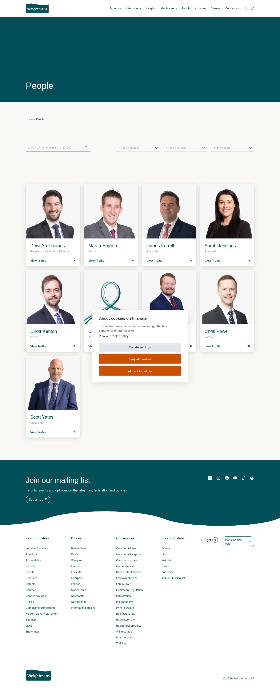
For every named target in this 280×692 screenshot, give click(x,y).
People (186, 8)
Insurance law (124, 601)
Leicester (76, 572)
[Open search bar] (243, 8)
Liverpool (76, 578)
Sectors (30, 566)
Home (29, 119)
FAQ (164, 554)
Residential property (128, 625)
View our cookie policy (114, 336)
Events (166, 548)
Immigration (123, 595)
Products (31, 578)
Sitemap (31, 619)
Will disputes (124, 631)
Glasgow (76, 560)
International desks (83, 607)
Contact (31, 590)
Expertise (115, 8)
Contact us (232, 8)
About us (200, 8)
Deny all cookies (140, 358)
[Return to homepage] (37, 8)
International (133, 8)
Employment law (126, 578)
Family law (122, 583)
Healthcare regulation (129, 590)
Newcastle (77, 595)
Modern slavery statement (42, 613)
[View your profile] (252, 8)
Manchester (78, 590)
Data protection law (128, 572)
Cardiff (75, 554)
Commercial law (126, 548)
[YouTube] (235, 478)
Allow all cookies (140, 370)
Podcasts (167, 572)
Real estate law (125, 613)
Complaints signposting (40, 607)
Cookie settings (140, 347)
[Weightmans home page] (38, 675)
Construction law (126, 560)
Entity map (32, 631)
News (165, 566)
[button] (38, 499)
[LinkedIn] (210, 478)
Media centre (169, 8)
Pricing (30, 601)
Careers (216, 8)
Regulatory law (125, 619)
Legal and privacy (37, 548)
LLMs (29, 625)
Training (121, 643)
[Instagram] (218, 478)
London (75, 583)
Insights (151, 8)
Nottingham (78, 601)
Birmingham (78, 548)
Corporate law (125, 566)
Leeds (75, 566)
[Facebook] (227, 478)
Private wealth (125, 607)
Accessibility (33, 560)
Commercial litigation (129, 554)
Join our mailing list (173, 578)
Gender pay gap (36, 595)
